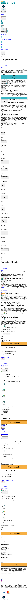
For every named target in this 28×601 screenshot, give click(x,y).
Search (14, 98)
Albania (2, 67)
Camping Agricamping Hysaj (7, 480)
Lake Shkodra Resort (5, 283)
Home (2, 63)
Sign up (14, 565)
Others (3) (6, 410)
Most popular (3, 277)
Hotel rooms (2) (7, 409)
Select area (3, 81)
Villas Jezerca (3, 425)
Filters (14, 78)
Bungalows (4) (6, 333)
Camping (5, 65)
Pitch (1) (5, 412)
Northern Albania (4, 292)
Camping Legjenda (5, 357)
